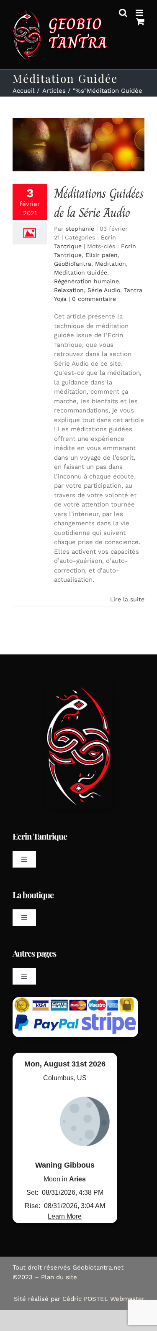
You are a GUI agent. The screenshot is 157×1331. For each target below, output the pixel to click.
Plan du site (59, 1277)
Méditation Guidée (80, 272)
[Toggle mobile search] (123, 12)
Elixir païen (101, 255)
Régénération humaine (86, 281)
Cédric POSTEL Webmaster (103, 1299)
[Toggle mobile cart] (140, 21)
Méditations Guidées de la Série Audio (99, 202)
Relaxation (69, 290)
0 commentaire (94, 298)
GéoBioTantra (72, 263)
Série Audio (104, 290)
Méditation (110, 263)
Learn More (65, 1216)
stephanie (80, 228)
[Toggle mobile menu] (140, 12)
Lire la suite (127, 599)
